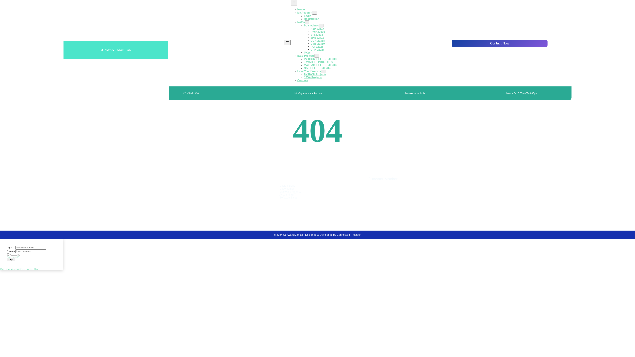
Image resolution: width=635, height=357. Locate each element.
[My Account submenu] (314, 13)
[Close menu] (294, 2)
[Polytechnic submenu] (321, 25)
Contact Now (499, 43)
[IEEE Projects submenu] (317, 56)
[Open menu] (287, 42)
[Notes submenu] (307, 22)
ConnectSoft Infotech (349, 234)
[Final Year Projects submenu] (323, 71)
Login (11, 259)
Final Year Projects (309, 71)
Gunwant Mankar (115, 50)
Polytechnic (311, 25)
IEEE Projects (306, 55)
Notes (301, 22)
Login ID (11, 247)
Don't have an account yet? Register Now (19, 269)
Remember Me (15, 255)
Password (11, 251)
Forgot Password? (13, 257)
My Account (304, 12)
